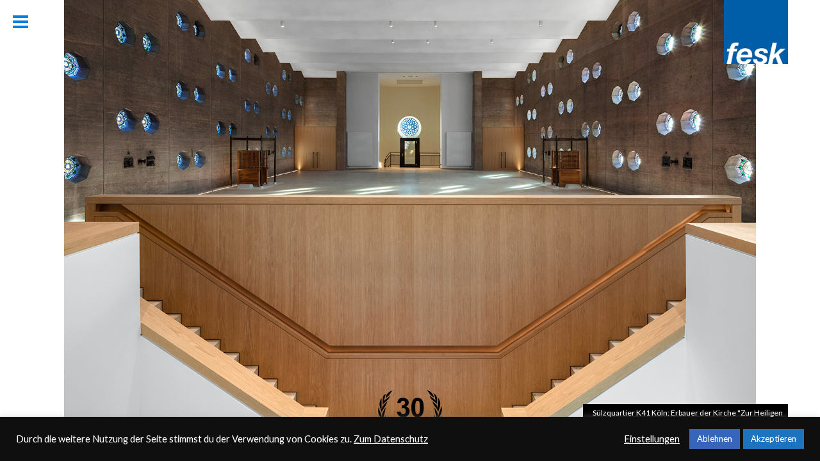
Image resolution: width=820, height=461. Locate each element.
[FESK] (756, 60)
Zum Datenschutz (391, 438)
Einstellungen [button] (652, 438)
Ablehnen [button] (714, 438)
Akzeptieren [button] (773, 438)
